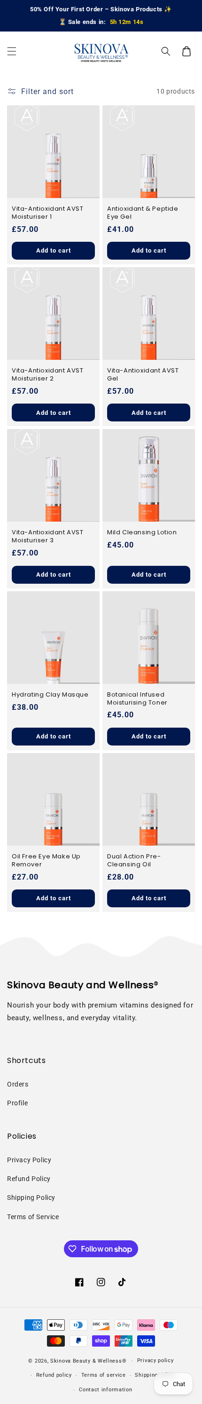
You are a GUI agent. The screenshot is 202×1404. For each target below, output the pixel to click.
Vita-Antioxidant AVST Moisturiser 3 (48, 537)
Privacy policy (155, 1360)
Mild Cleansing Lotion (142, 533)
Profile (17, 1103)
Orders (18, 1084)
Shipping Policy (31, 1197)
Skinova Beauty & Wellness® (88, 1361)
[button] (11, 51)
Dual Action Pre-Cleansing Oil (134, 861)
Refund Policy (29, 1178)
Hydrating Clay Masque (50, 695)
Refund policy (54, 1375)
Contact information (105, 1390)
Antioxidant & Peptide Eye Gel (143, 213)
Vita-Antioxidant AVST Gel (143, 375)
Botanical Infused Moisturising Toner (137, 699)
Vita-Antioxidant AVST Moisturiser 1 (48, 213)
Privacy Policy (29, 1160)
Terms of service (103, 1375)
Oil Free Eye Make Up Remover (46, 861)
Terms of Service (33, 1217)
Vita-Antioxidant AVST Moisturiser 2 (48, 375)
